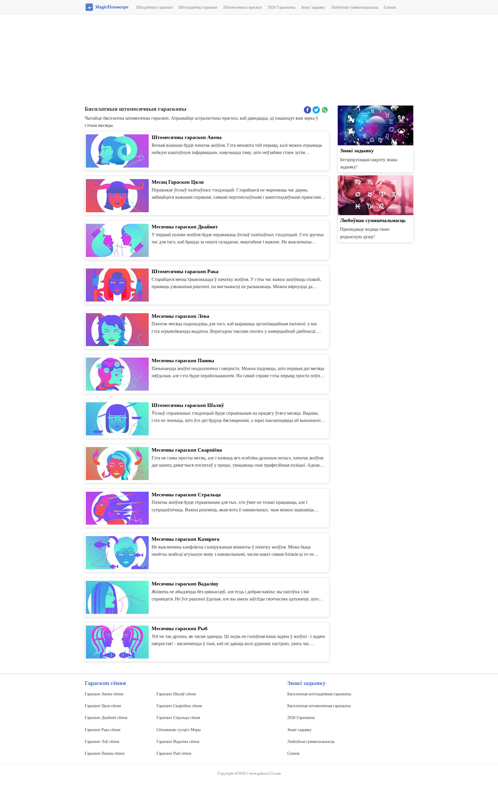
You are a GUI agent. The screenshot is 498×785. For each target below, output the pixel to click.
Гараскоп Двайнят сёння (106, 717)
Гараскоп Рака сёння (102, 729)
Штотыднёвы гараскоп (198, 7)
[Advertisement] (249, 60)
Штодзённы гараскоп (154, 7)
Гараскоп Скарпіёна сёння (179, 705)
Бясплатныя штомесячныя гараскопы (319, 705)
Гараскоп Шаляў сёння (176, 693)
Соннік (390, 7)
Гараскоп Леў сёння (102, 741)
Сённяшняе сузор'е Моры (178, 729)
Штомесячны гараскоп (242, 7)
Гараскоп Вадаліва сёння (177, 741)
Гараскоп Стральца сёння (178, 717)
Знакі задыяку (313, 7)
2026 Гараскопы (281, 7)
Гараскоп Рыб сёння (173, 753)
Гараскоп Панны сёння (104, 753)
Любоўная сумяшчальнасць (354, 7)
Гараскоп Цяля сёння (103, 705)
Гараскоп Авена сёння (104, 693)
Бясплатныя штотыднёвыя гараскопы (319, 693)
